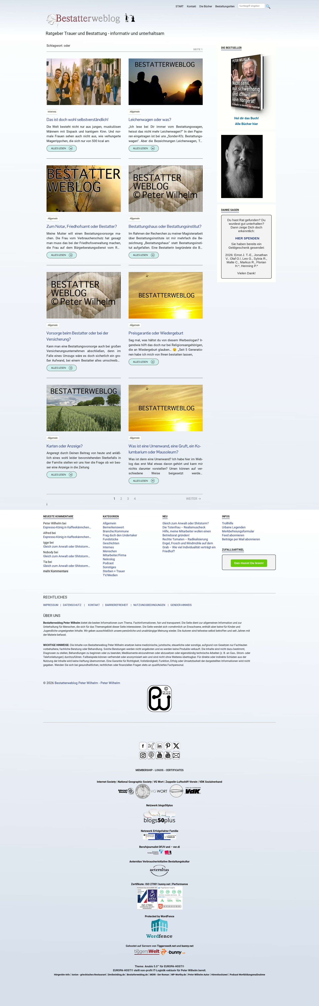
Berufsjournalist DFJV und (155, 846)
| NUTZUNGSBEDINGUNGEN (147, 605)
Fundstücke (110, 539)
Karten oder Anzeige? (65, 446)
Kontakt (191, 6)
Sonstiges (109, 567)
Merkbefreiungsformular (238, 531)
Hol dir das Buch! (246, 118)
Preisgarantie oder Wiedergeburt (156, 333)
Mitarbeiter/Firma (114, 555)
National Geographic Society (135, 781)
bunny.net (187, 946)
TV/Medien (110, 575)
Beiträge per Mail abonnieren (241, 539)
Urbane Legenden (234, 527)
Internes (108, 547)
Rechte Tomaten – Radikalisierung (185, 539)
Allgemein (109, 523)
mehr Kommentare (55, 571)
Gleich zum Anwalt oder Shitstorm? (185, 523)
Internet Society (106, 781)
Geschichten (111, 543)
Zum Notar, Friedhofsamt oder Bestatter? (82, 226)
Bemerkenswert (113, 527)
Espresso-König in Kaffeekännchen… (67, 527)
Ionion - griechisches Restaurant (89, 974)
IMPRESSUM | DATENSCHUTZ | (64, 605)
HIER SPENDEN (247, 238)
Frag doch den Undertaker (120, 535)
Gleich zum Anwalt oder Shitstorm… (66, 546)
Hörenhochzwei (219, 974)
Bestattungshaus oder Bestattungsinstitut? (165, 226)
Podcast (108, 563)
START (180, 6)
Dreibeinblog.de (116, 974)
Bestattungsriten (225, 6)
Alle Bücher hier (246, 124)
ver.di (176, 846)
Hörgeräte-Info (62, 974)
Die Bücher (205, 6)
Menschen (110, 551)
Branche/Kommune (116, 531)
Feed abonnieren (233, 535)
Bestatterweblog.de (137, 974)
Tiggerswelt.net (166, 946)
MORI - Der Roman (159, 974)
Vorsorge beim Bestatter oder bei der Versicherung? (77, 336)
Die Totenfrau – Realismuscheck (183, 527)
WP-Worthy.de (178, 974)
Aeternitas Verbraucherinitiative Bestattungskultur (159, 861)
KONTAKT (93, 605)
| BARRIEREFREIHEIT (114, 605)
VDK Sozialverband (210, 781)
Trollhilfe (227, 523)
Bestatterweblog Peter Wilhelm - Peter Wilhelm (87, 683)
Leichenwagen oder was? (150, 119)
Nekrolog (109, 559)
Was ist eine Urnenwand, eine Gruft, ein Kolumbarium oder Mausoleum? (165, 449)
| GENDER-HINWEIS (179, 605)
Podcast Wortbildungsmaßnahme (247, 974)
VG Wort (158, 781)
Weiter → (193, 499)
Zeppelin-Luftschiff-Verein (181, 781)
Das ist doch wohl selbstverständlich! (77, 119)
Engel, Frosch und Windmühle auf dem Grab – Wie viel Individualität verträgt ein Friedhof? (189, 547)
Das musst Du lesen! (249, 563)
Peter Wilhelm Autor (198, 974)
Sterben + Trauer (114, 571)
